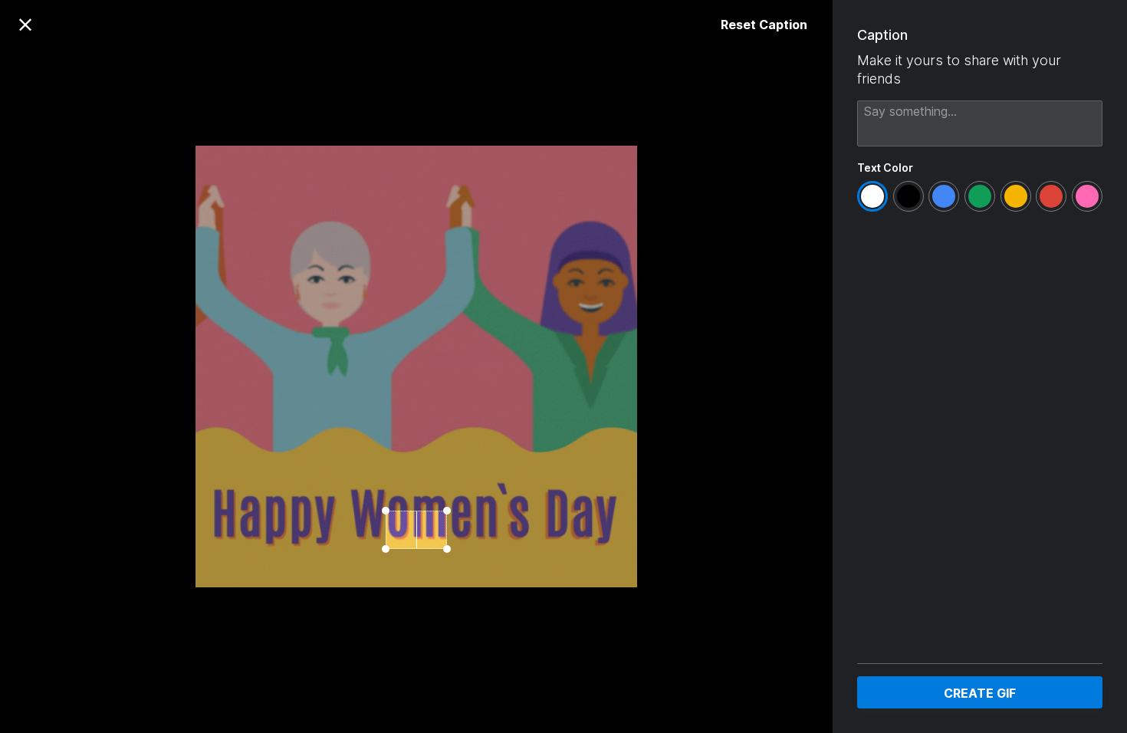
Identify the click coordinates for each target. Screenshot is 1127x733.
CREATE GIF (980, 693)
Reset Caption (764, 24)
